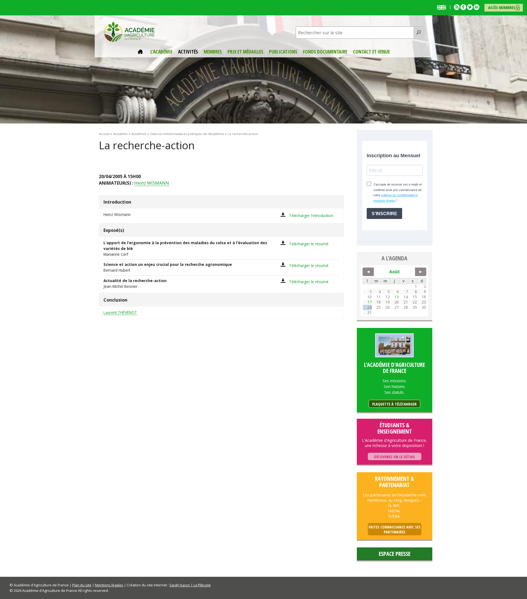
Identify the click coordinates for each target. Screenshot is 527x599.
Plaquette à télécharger (394, 404)
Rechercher (418, 32)
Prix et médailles (245, 52)
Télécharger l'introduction (311, 215)
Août (394, 272)
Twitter (470, 7)
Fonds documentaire (325, 52)
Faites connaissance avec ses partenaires (395, 529)
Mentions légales (109, 585)
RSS (456, 7)
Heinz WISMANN (151, 183)
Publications (283, 52)
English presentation (442, 7)
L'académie (161, 52)
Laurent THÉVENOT (120, 312)
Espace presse (394, 554)
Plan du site (81, 585)
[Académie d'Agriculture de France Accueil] (129, 31)
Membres (213, 52)
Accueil (141, 52)
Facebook (463, 7)
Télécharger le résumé (309, 243)
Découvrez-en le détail (394, 456)
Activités (188, 52)
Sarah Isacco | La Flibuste (190, 585)
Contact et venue (371, 52)
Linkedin (476, 7)
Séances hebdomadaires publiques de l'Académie (187, 134)
